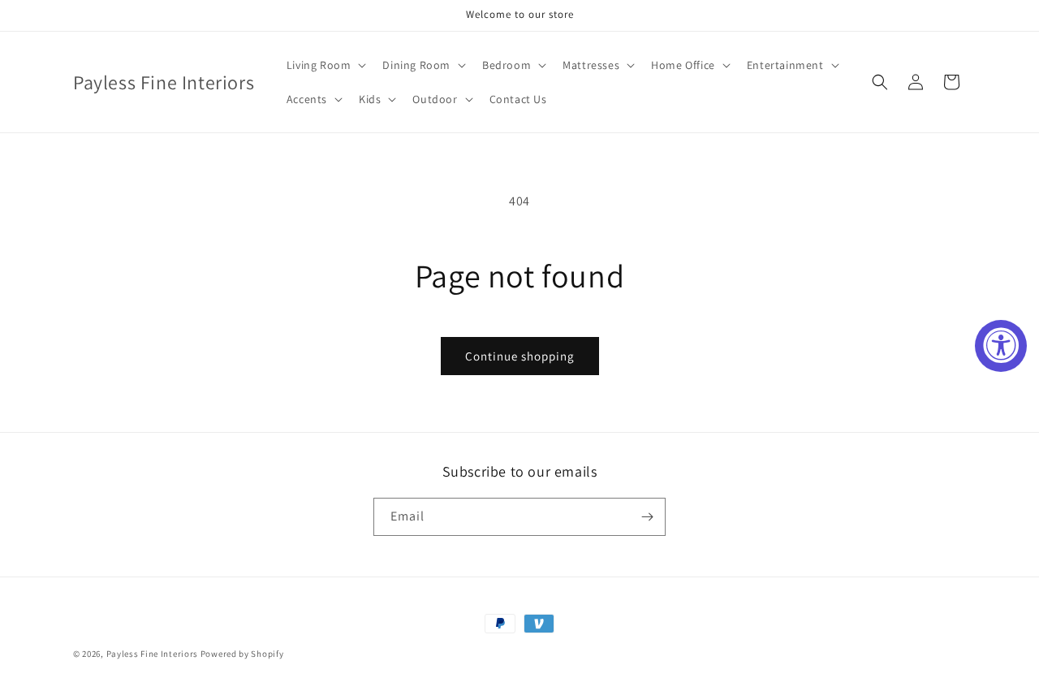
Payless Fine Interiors (152, 653)
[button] (325, 65)
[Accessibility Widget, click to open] (1001, 346)
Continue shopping (520, 356)
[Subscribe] (647, 517)
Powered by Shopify (242, 653)
